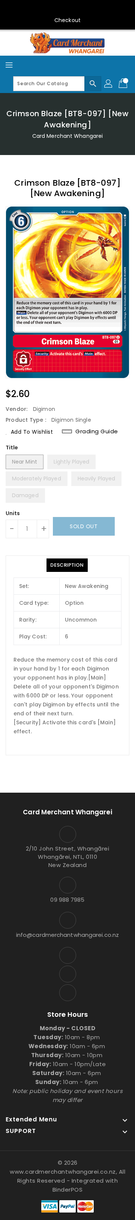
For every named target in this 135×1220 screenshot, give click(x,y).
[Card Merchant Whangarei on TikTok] (81, 8)
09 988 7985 (67, 900)
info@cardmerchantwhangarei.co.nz (67, 935)
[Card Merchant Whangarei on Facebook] (53, 8)
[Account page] (108, 83)
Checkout (67, 20)
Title (12, 447)
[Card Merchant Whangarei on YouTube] (67, 8)
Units (13, 513)
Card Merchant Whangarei (67, 136)
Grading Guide (96, 431)
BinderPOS (67, 1189)
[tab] (66, 565)
